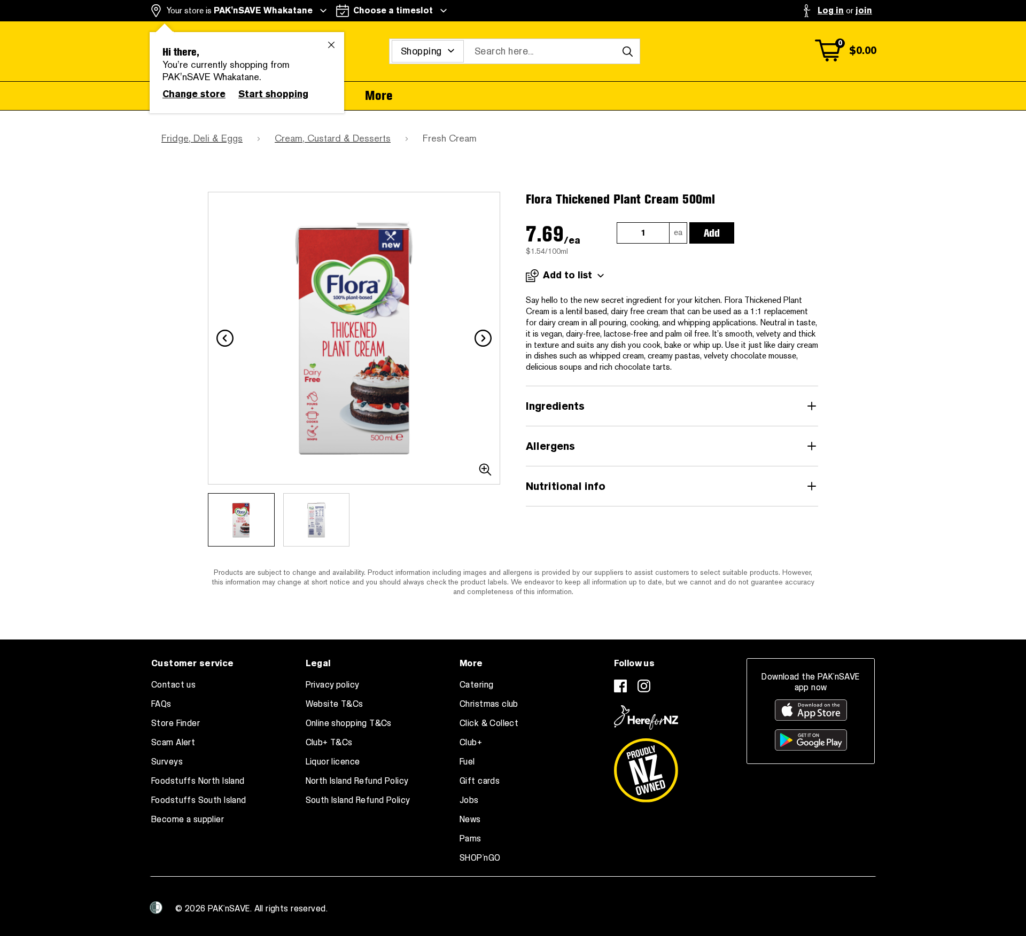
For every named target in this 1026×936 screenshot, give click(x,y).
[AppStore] (811, 710)
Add (712, 233)
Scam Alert (173, 742)
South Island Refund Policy (358, 800)
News (470, 819)
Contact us (173, 685)
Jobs (469, 800)
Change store (194, 94)
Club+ (471, 742)
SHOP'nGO (480, 858)
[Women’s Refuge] (156, 907)
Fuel (467, 762)
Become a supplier (187, 819)
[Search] (627, 51)
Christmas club (489, 704)
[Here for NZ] (646, 717)
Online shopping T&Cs (349, 723)
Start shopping (273, 94)
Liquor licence (333, 762)
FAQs (161, 704)
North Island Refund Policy (357, 781)
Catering (476, 685)
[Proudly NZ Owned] (646, 766)
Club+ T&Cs (329, 742)
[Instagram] (644, 686)
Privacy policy (333, 685)
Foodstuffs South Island (198, 800)
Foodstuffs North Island (198, 781)
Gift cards (480, 781)
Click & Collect (489, 723)
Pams (470, 838)
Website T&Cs (334, 704)
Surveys (167, 762)
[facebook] (620, 686)
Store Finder (175, 723)
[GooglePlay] (811, 740)
